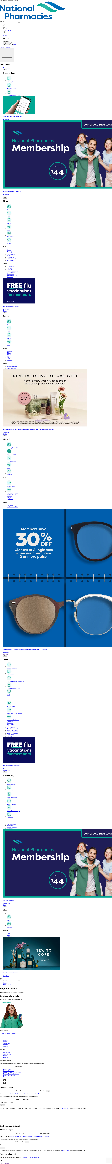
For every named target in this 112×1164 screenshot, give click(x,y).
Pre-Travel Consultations (13, 730)
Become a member (5, 47)
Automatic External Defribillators (15, 681)
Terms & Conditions (12, 827)
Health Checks (10, 721)
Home (4, 983)
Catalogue (9, 920)
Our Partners (10, 817)
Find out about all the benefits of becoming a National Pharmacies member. (29, 1093)
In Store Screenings (12, 275)
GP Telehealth (10, 266)
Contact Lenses (11, 486)
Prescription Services (12, 668)
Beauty (5, 311)
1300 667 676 (65, 1108)
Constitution (10, 828)
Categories (9, 223)
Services (5, 654)
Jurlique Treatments (12, 366)
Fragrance (9, 351)
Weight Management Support (14, 713)
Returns (5, 1055)
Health (5, 196)
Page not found (7, 984)
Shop (8, 210)
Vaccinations (10, 277)
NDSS (8, 695)
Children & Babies (11, 257)
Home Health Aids (11, 258)
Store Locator (6, 1043)
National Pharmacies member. (31, 1157)
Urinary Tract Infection (12, 271)
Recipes (9, 243)
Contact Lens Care (11, 494)
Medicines (9, 251)
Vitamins (9, 250)
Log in (48, 1091)
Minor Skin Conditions (12, 733)
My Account (6, 1052)
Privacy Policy (7, 1069)
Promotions (9, 360)
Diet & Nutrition (11, 254)
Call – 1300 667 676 (12, 824)
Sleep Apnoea (10, 260)
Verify (27, 1099)
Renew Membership (12, 797)
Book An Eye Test (11, 454)
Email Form (10, 825)
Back (5, 69)
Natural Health (10, 269)
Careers (5, 1041)
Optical (5, 434)
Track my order (7, 1054)
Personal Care (10, 253)
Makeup (9, 353)
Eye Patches (10, 499)
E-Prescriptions (10, 81)
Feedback (5, 1057)
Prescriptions (6, 68)
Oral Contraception (11, 272)
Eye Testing (10, 505)
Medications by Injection (13, 728)
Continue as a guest (5, 1163)
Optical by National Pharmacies (15, 448)
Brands (8, 216)
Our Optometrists (11, 461)
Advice (8, 230)
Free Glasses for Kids (12, 507)
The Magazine (10, 236)
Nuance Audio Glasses (12, 493)
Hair (8, 356)
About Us (5, 1040)
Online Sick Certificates (13, 720)
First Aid (9, 255)
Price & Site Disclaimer (9, 1075)
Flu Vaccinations (11, 706)
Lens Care (9, 496)
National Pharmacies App (13, 95)
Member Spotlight (11, 804)
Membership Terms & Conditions (12, 1072)
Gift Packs (9, 359)
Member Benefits (11, 784)
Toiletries (9, 357)
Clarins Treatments (11, 368)
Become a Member (11, 790)
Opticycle (9, 508)
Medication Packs (11, 88)
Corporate (5, 1046)
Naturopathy (10, 268)
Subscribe (18, 1066)
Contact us (12, 1033)
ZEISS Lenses (10, 474)
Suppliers (5, 1044)
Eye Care (9, 497)
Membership (6, 770)
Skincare (9, 354)
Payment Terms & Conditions (11, 1074)
